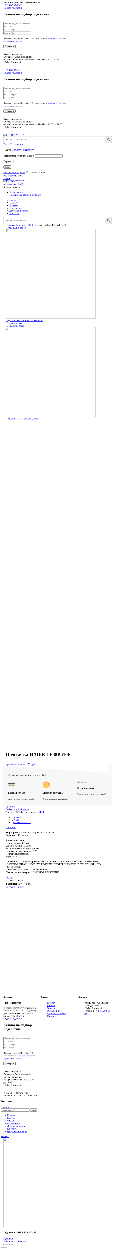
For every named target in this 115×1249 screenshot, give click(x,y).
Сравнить (11, 806)
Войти (7, 167)
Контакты (52, 1016)
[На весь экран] (8, 1244)
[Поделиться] (5, 1244)
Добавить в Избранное (17, 809)
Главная (10, 225)
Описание (17, 817)
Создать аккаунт (23, 149)
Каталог (20, 225)
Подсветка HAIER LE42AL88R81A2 (24, 320)
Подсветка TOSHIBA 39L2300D (22, 418)
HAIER (29, 225)
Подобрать (9, 46)
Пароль (8, 161)
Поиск (33, 1110)
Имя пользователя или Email (18, 156)
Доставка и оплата (21, 822)
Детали (15, 819)
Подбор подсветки (12, 8)
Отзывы (51, 1008)
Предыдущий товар (16, 227)
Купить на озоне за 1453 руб (20, 764)
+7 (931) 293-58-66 (12, 5)
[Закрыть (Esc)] (2, 1244)
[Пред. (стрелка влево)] (2, 1247)
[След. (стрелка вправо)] (5, 1247)
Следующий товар (15, 326)
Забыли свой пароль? (14, 172)
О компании (53, 1011)
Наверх (5, 1136)
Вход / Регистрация (17, 1131)
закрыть (5, 1107)
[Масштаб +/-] (11, 1244)
